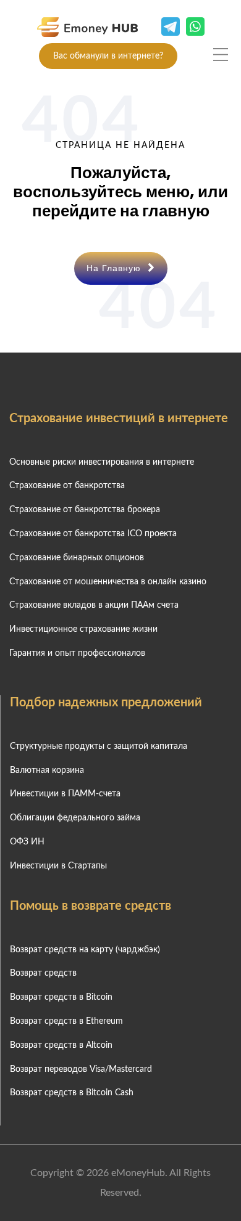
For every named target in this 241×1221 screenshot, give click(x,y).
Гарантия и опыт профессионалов (77, 653)
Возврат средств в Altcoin (61, 1045)
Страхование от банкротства (67, 485)
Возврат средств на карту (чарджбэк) (85, 949)
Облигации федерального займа (75, 818)
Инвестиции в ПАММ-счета (65, 794)
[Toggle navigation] (221, 54)
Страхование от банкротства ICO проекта (93, 533)
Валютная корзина (47, 770)
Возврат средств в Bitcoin (61, 997)
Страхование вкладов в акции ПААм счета (94, 605)
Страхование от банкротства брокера (84, 509)
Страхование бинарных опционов (76, 557)
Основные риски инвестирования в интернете (101, 462)
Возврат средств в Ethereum (66, 1021)
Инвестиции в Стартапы (58, 866)
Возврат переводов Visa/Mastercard (81, 1069)
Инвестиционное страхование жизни (83, 629)
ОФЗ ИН (27, 842)
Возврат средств (43, 973)
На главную (115, 268)
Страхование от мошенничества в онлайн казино (107, 582)
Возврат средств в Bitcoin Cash (71, 1092)
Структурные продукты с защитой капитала (98, 746)
